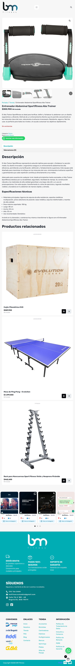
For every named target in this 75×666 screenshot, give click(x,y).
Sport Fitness (10, 135)
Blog (25, 637)
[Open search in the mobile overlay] (71, 7)
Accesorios (43, 624)
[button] (69, 20)
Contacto (26, 640)
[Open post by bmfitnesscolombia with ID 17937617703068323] (65, 503)
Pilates (41, 647)
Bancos (41, 640)
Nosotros (26, 627)
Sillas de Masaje (42, 651)
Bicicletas (42, 627)
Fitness (10, 133)
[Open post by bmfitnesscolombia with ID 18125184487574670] (47, 503)
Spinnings (42, 644)
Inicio (25, 624)
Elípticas (42, 634)
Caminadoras (43, 630)
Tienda (11, 102)
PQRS (58, 643)
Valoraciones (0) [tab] (10, 150)
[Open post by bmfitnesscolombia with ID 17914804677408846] (9, 503)
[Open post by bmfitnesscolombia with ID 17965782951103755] (28, 503)
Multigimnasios (44, 637)
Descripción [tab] (8, 146)
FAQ (24, 634)
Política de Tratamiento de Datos (61, 626)
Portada (5, 102)
